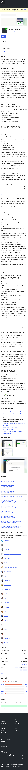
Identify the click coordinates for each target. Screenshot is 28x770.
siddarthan (6, 607)
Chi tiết (4, 41)
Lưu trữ (3, 721)
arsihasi (6, 616)
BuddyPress (4, 746)
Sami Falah (6, 602)
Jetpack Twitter (16, 417)
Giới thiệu (3, 717)
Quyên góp (18, 732)
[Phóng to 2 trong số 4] (25, 441)
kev (5, 624)
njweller (6, 593)
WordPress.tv (5, 735)
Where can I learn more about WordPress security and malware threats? (11, 522)
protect (24, 667)
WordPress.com (5, 739)
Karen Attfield (7, 611)
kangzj (5, 633)
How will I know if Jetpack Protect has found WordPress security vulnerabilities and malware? (9, 501)
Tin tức (3, 719)
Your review (4, 696)
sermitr (5, 629)
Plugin (16, 721)
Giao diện (17, 719)
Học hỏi (3, 728)
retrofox (6, 545)
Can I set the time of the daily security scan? (7, 512)
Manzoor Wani (7, 589)
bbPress (4, 744)
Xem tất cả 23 (24, 664)
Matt (3, 741)
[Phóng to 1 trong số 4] (11, 441)
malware (20, 667)
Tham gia (17, 728)
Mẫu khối (17, 724)
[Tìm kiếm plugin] (15, 15)
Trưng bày (17, 717)
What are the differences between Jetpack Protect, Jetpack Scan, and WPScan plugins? (9, 491)
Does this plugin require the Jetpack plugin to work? (7, 485)
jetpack (16, 667)
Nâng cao (3, 673)
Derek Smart (7, 580)
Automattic (13, 31)
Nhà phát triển (6, 48)
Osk (5, 598)
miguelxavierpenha (8, 576)
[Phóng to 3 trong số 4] (11, 450)
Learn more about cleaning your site (9, 195)
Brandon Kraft (7, 620)
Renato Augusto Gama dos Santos (12, 554)
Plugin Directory (4, 5)
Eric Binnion (7, 562)
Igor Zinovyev (7, 571)
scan (21, 670)
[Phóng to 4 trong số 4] (25, 458)
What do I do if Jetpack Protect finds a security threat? (8, 507)
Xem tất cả (24, 696)
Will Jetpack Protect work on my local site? (11, 496)
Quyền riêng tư (4, 724)
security (24, 670)
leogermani (6, 549)
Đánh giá (5, 45)
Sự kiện (16, 730)
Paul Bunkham (7, 638)
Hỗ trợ (4, 51)
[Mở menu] (26, 2)
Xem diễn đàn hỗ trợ (6, 709)
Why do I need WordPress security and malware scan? (8, 517)
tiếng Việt (6, 752)
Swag (17, 735)
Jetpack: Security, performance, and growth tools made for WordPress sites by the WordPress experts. (13, 413)
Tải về (3, 36)
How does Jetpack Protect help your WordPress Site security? (9, 480)
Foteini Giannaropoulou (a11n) (11, 567)
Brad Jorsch (7, 558)
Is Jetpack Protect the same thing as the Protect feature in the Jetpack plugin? (11, 527)
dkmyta (6, 642)
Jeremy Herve (7, 585)
